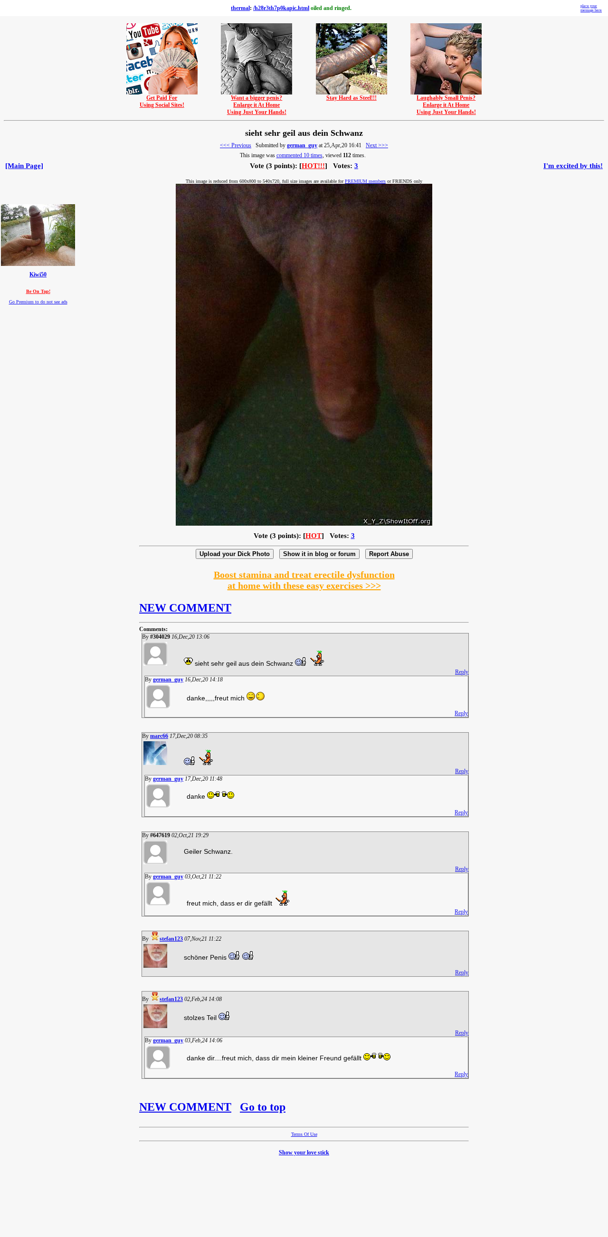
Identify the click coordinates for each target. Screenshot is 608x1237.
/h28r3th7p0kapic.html (281, 8)
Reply (461, 672)
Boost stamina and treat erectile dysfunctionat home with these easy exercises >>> (304, 580)
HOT (313, 535)
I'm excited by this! (573, 166)
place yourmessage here (591, 8)
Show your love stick (304, 1152)
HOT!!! (313, 166)
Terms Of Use (304, 1134)
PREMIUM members (365, 181)
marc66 (159, 736)
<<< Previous (235, 145)
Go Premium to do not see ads (38, 301)
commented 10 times (299, 155)
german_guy (302, 145)
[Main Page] (24, 166)
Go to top (262, 1107)
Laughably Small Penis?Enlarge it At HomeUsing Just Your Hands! (446, 104)
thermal (240, 8)
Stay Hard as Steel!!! (351, 97)
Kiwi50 (38, 275)
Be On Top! (38, 291)
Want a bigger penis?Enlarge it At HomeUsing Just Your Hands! (256, 104)
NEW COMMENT (185, 608)
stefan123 (171, 938)
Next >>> (377, 145)
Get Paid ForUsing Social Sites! (162, 101)
